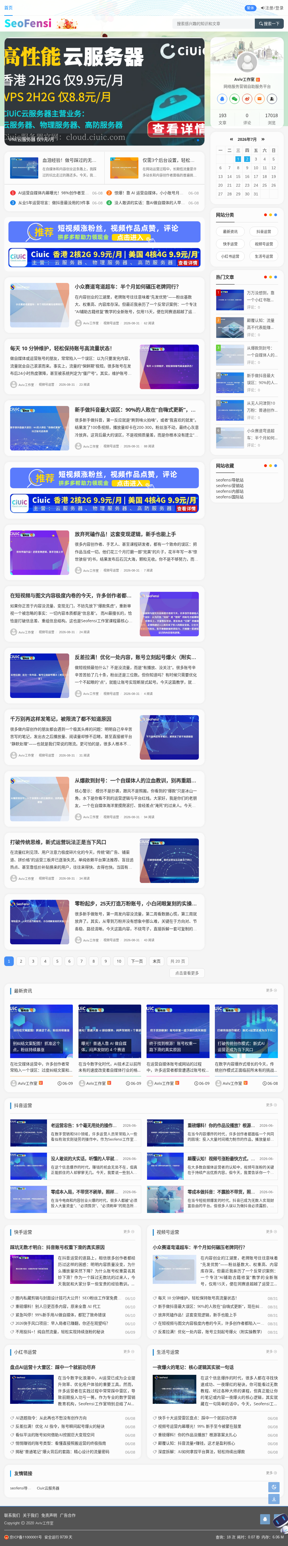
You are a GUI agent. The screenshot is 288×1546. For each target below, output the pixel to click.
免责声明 (49, 1515)
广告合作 (68, 1515)
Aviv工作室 (92, 323)
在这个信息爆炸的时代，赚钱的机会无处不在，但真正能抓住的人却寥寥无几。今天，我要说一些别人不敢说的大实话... (94, 1172)
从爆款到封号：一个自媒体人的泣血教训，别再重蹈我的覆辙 (143, 780)
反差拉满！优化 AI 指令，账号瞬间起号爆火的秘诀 (60, 1426)
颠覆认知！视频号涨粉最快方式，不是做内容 (230, 1159)
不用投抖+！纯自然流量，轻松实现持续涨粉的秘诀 (59, 1332)
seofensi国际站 (230, 496)
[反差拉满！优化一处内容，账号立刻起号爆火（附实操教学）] (39, 675)
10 (119, 961)
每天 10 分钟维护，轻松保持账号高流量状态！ (62, 348)
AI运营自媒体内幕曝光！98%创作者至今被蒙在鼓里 (63, 192)
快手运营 (230, 243)
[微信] (235, 99)
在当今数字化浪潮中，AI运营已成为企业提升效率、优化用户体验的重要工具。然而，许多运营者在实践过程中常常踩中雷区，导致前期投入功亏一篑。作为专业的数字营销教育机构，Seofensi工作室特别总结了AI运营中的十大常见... (96, 1391)
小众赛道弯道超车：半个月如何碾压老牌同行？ (128, 286)
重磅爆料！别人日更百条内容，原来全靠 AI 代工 (58, 1306)
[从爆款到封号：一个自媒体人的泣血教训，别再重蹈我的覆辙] (39, 799)
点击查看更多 (187, 973)
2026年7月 (247, 139)
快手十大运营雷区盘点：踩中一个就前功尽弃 (197, 1418)
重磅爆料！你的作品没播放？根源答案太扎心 (230, 1125)
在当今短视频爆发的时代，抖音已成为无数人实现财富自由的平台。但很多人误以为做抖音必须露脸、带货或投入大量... (231, 1206)
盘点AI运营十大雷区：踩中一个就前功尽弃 (53, 1367)
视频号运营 (113, 323)
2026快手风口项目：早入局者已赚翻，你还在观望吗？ (62, 1323)
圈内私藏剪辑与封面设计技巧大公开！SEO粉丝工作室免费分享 (70, 1298)
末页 (157, 961)
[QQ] (222, 99)
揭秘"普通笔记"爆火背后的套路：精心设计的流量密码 (62, 1452)
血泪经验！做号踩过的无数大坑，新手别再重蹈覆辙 (94, 160)
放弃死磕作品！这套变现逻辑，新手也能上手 (125, 534)
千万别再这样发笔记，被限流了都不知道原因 (60, 718)
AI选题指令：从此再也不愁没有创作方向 (51, 1418)
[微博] (247, 99)
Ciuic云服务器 (48, 1488)
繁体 (250, 8)
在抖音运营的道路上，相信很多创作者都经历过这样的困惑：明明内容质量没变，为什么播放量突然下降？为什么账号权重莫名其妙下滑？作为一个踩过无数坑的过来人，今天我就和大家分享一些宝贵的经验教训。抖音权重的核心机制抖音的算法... (96, 1271)
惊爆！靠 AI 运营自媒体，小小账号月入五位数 (154, 192)
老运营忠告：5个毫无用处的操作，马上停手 (92, 1125)
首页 (8, 7)
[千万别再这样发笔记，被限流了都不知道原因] (169, 737)
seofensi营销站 (230, 485)
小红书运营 (230, 256)
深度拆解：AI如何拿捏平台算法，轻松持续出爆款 (201, 1452)
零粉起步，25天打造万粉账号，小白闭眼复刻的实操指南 (138, 903)
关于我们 (31, 1515)
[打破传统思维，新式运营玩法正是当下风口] (169, 860)
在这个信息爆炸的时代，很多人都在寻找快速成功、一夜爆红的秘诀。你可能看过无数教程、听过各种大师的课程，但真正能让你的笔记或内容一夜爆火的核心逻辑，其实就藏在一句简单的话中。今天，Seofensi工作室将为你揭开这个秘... (239, 1391)
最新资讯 (230, 231)
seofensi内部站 (230, 491)
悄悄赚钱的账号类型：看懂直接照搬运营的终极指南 (60, 1443)
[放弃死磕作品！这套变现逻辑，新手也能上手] (39, 552)
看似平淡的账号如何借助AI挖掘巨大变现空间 (54, 1435)
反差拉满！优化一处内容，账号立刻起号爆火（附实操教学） (143, 657)
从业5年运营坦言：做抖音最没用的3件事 (54, 202)
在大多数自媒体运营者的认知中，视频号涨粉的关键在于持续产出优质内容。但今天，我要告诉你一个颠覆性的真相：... (231, 1172)
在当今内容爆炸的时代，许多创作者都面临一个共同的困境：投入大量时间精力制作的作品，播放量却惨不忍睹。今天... (231, 1139)
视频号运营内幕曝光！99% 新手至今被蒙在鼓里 (199, 1426)
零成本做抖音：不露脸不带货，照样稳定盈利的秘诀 (236, 1192)
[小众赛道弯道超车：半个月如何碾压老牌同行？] (39, 305)
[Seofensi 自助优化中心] (104, 91)
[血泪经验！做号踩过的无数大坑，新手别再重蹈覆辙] (24, 167)
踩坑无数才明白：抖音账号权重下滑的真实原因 (57, 1247)
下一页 (137, 961)
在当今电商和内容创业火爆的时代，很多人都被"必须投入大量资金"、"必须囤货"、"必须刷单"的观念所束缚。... (94, 1206)
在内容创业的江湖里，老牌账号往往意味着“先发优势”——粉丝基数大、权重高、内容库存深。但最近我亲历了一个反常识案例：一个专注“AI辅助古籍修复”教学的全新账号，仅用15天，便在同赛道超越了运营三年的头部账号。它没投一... (239, 1271)
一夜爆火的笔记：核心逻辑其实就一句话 (193, 1367)
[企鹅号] (265, 1519)
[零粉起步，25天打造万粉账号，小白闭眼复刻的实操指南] (39, 922)
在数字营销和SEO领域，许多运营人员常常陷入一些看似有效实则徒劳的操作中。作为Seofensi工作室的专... (94, 1139)
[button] (193, 140)
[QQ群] (272, 99)
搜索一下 (272, 23)
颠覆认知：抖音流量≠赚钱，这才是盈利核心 (196, 1443)
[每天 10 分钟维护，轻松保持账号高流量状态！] (169, 367)
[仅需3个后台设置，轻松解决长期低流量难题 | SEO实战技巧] (124, 167)
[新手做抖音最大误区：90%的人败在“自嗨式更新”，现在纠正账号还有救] (39, 428)
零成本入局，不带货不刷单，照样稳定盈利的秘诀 (97, 1192)
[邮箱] (260, 99)
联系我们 (12, 1515)
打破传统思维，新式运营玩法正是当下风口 (58, 842)
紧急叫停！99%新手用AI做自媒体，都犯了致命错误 (60, 1315)
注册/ (270, 7)
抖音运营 (263, 231)
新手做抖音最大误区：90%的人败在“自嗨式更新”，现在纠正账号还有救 (155, 409)
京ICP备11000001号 (26, 1537)
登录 (279, 7)
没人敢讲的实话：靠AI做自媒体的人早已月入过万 (157, 202)
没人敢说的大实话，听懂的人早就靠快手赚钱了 (95, 1159)
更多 (269, 990)
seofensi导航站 (230, 480)
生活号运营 (264, 256)
